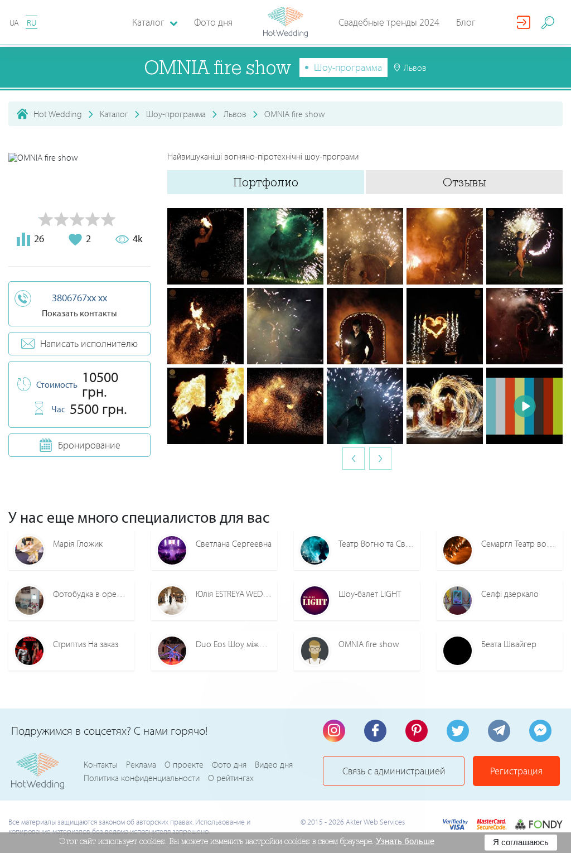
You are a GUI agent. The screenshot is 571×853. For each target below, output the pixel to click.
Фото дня (213, 22)
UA (14, 22)
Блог (466, 22)
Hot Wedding (57, 113)
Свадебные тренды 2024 (388, 22)
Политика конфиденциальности (142, 777)
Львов (235, 113)
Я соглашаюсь (521, 842)
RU (31, 22)
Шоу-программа (348, 67)
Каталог (114, 113)
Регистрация (516, 770)
